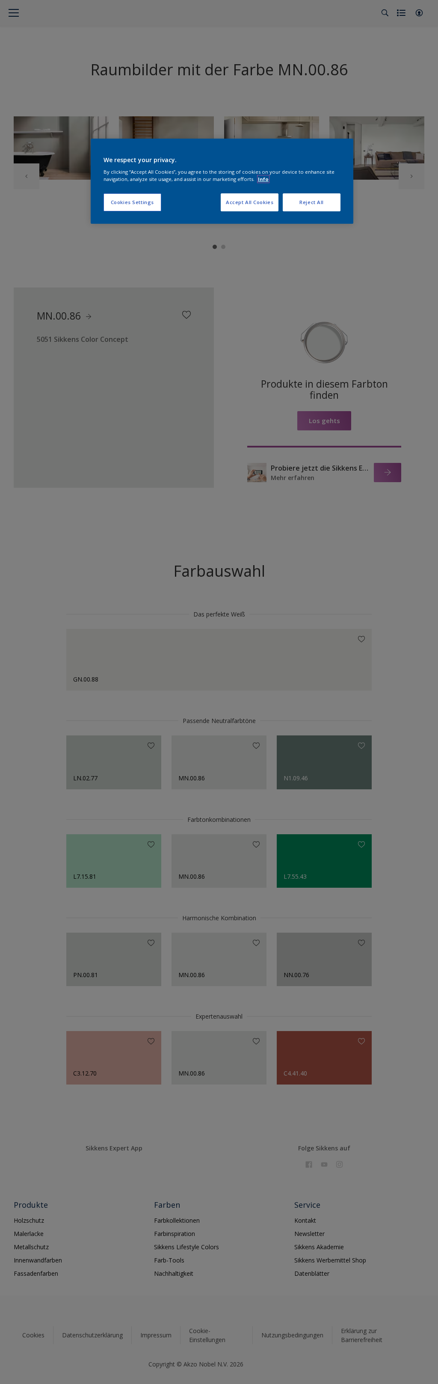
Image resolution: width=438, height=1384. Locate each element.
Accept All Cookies (249, 202)
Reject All (311, 202)
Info (263, 179)
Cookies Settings (132, 202)
